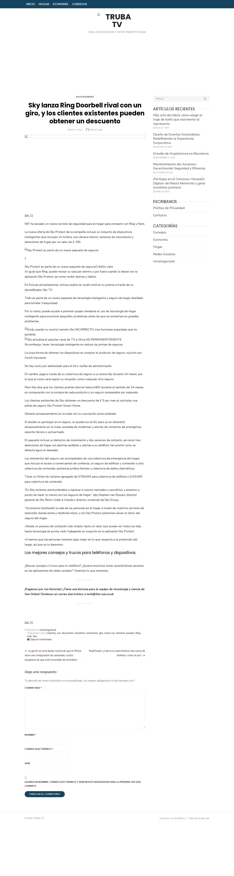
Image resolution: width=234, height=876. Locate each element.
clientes (51, 633)
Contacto (160, 215)
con (59, 633)
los (113, 633)
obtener (120, 633)
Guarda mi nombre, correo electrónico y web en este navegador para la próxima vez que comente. (83, 783)
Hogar (44, 4)
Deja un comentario (41, 639)
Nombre (30, 734)
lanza (107, 633)
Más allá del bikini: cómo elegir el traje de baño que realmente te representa (177, 119)
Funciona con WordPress (172, 818)
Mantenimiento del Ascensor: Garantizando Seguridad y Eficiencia (179, 166)
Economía (60, 4)
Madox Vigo (96, 129)
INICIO (30, 4)
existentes (92, 633)
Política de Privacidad (169, 208)
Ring (137, 633)
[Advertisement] (117, 67)
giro (101, 633)
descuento (68, 633)
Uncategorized (85, 97)
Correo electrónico (39, 749)
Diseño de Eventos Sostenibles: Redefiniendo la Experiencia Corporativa (176, 138)
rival (29, 636)
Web (27, 763)
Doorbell (80, 633)
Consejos (79, 4)
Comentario (33, 687)
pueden (130, 633)
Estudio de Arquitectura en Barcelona (181, 153)
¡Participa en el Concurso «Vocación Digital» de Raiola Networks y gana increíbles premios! (179, 183)
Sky (35, 636)
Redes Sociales (164, 254)
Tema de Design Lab (198, 818)
